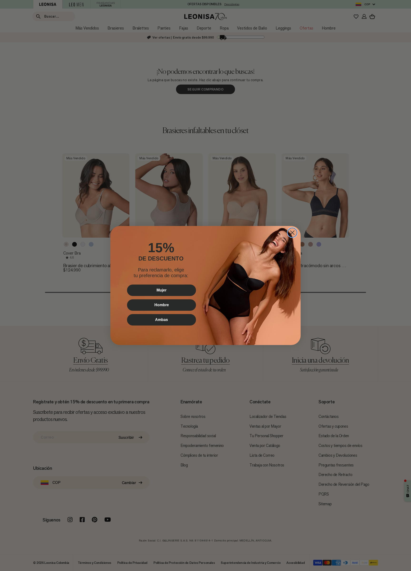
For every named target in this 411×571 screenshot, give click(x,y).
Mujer (161, 290)
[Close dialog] (292, 232)
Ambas (161, 320)
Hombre (161, 305)
